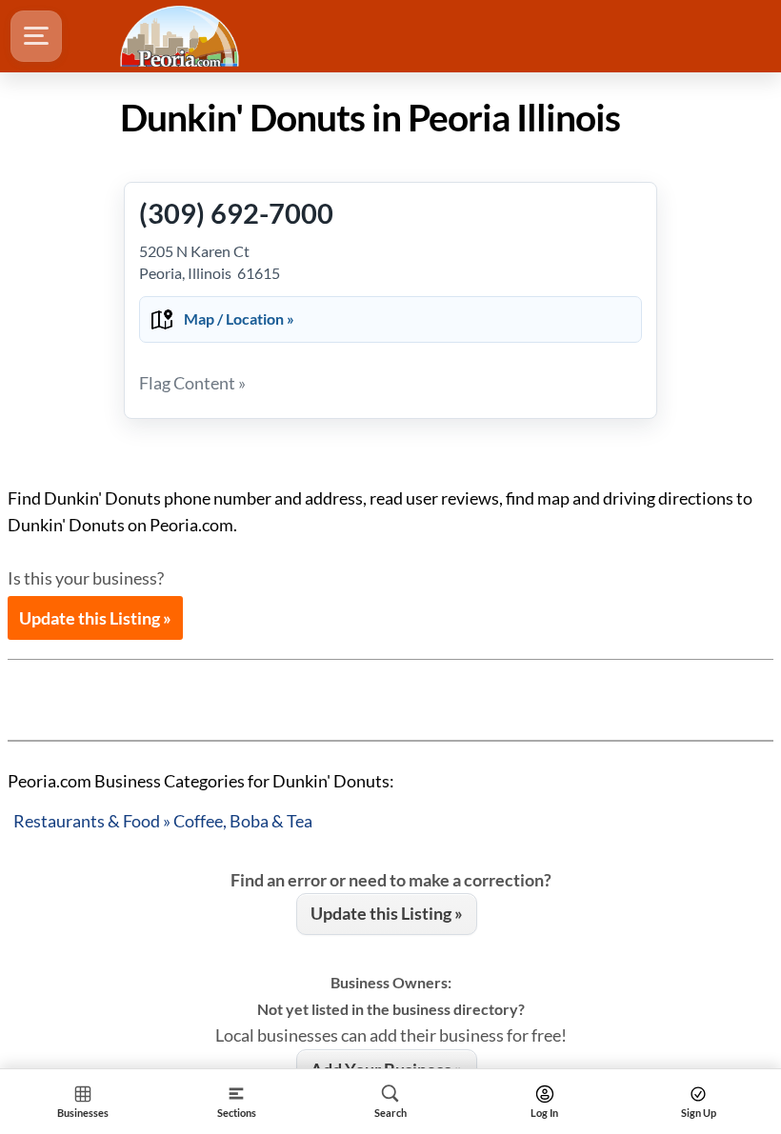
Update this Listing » (95, 617)
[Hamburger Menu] (36, 36)
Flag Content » (192, 382)
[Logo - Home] (182, 36)
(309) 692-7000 (236, 213)
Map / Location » (239, 318)
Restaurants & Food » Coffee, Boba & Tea (162, 820)
